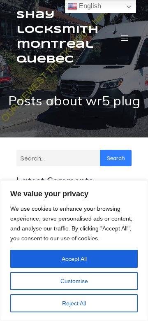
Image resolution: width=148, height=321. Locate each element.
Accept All (74, 259)
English (89, 5)
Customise (74, 281)
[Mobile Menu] (125, 38)
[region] (74, 250)
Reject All (74, 303)
